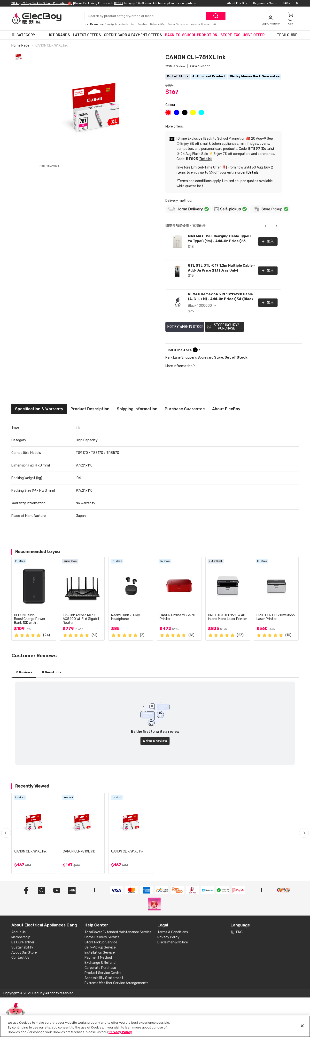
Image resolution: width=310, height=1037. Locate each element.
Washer (143, 24)
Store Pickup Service (101, 942)
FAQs (286, 3)
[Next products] (276, 225)
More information (179, 366)
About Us (18, 932)
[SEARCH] (215, 16)
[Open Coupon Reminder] (15, 1015)
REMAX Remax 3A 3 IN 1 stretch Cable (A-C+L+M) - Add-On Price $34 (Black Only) (220, 297)
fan (133, 24)
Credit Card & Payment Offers (133, 35)
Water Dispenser (178, 24)
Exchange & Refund (100, 963)
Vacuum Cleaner (201, 24)
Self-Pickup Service (100, 947)
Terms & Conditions (172, 932)
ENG (239, 932)
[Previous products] (265, 225)
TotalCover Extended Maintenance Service (118, 932)
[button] (304, 833)
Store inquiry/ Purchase (226, 326)
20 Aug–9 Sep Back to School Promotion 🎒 (41, 3)
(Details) (267, 149)
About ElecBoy (237, 3)
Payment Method (98, 958)
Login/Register (271, 23)
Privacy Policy (168, 937)
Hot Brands (58, 35)
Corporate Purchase (100, 968)
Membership (20, 937)
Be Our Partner (22, 942)
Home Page (20, 45)
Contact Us (20, 958)
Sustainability (22, 947)
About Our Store (24, 952)
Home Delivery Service (102, 937)
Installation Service (100, 952)
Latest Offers (87, 35)
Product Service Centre (103, 973)
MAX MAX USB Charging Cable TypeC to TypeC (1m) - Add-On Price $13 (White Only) (219, 239)
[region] (155, 1026)
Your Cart (291, 22)
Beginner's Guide (265, 3)
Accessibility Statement (104, 978)
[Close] (302, 1026)
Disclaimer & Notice (172, 942)
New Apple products (117, 24)
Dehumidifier (158, 24)
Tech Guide (287, 35)
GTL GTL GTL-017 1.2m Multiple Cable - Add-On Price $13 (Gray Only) (221, 268)
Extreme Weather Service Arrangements (116, 983)
